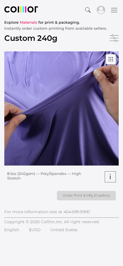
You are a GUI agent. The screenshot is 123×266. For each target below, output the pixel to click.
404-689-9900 (77, 211)
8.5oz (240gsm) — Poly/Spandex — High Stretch (44, 175)
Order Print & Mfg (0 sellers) (86, 195)
